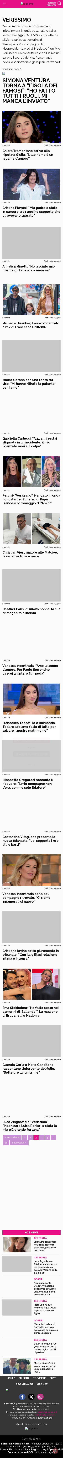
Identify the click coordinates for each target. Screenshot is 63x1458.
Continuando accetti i (28, 731)
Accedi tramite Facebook (33, 754)
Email (11, 716)
